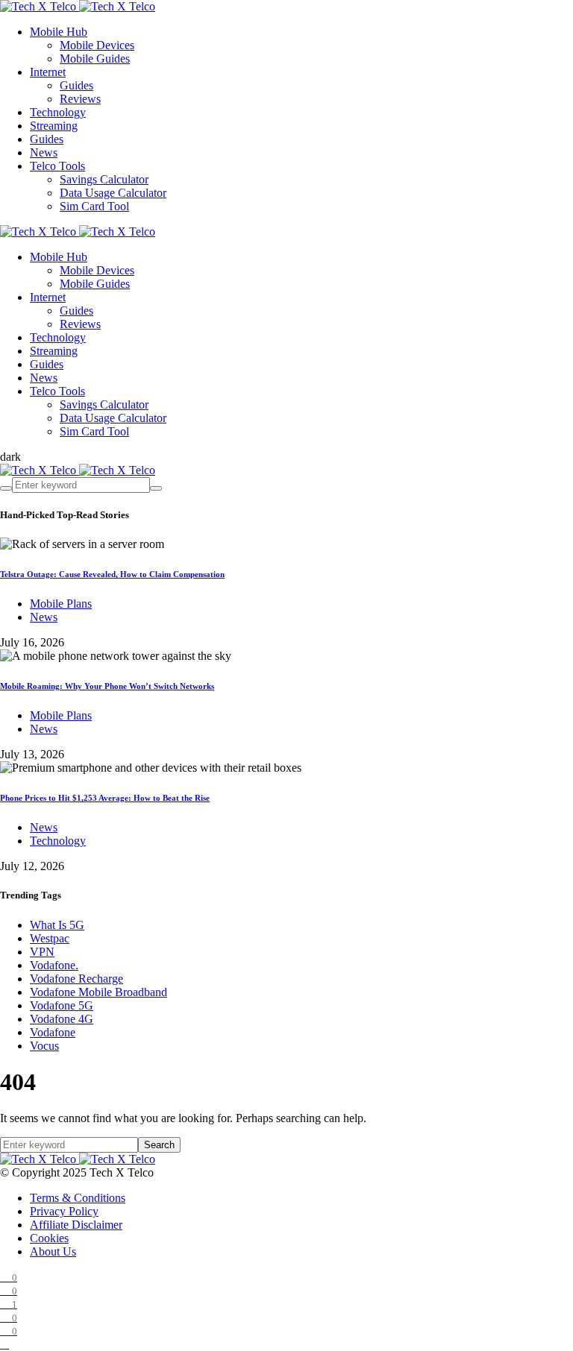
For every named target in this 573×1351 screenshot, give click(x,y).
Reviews (80, 98)
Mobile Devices (97, 45)
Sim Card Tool (94, 206)
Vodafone (52, 1032)
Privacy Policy (64, 1211)
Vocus (44, 1045)
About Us (53, 1251)
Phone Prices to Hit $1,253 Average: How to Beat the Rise (105, 797)
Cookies (49, 1238)
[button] (10, 456)
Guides (76, 85)
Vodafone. (54, 965)
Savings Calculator (104, 179)
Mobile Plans (61, 603)
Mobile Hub (58, 31)
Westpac (49, 938)
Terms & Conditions (77, 1197)
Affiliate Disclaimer (76, 1224)
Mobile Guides (95, 58)
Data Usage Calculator (113, 192)
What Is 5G (57, 925)
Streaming (54, 125)
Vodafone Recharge (76, 978)
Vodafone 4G (61, 1019)
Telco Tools (57, 166)
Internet (48, 72)
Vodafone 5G (61, 1005)
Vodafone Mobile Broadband (98, 992)
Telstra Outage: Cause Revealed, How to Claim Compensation (112, 574)
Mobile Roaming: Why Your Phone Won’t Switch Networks (107, 685)
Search (159, 1144)
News (43, 152)
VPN (42, 951)
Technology (58, 112)
